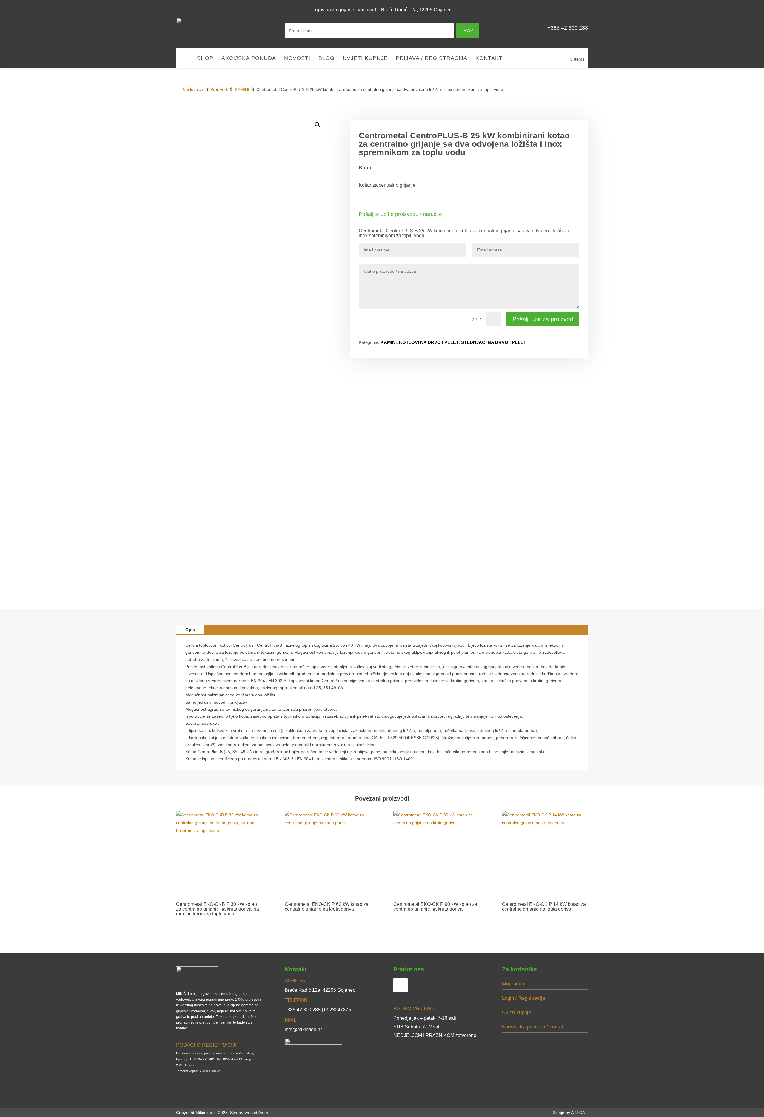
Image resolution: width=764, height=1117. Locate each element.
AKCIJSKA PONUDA (248, 58)
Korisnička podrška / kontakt (534, 1027)
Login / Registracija (523, 998)
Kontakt (489, 58)
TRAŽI (467, 30)
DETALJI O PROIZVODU (495, 112)
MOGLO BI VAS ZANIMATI (556, 112)
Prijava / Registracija (431, 58)
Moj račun (513, 984)
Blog (326, 58)
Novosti (297, 58)
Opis (190, 629)
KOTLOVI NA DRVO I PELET (429, 342)
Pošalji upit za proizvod (542, 319)
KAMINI (389, 342)
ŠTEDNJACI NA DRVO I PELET (493, 342)
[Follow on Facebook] (581, 9)
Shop (205, 58)
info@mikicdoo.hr (303, 1029)
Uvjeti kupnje (365, 58)
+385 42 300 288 (567, 28)
